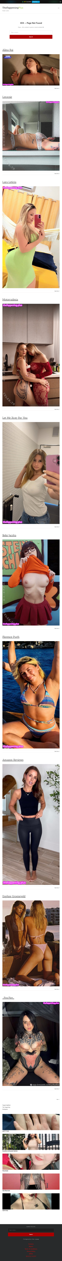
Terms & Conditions (31, 1249)
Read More (57, 88)
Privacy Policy (31, 1251)
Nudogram (5, 1109)
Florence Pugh (10, 637)
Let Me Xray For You (15, 417)
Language (37, 1239)
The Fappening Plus (27, 1239)
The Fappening (6, 1107)
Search (31, 37)
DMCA (31, 1254)
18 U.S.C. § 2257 (31, 1256)
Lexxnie (7, 97)
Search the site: (31, 1226)
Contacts (31, 1244)
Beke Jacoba (9, 535)
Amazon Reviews (12, 760)
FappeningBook (6, 1105)
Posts (33, 1239)
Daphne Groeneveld (14, 896)
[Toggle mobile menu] (59, 8)
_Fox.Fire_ (8, 997)
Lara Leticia (9, 182)
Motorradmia (10, 299)
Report (31, 1246)
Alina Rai (7, 50)
